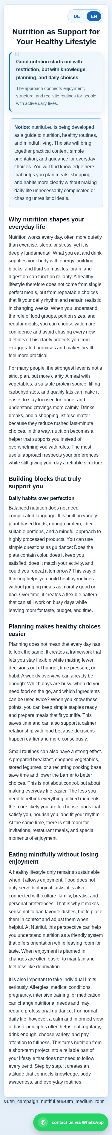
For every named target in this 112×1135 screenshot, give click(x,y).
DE (77, 16)
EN (94, 16)
